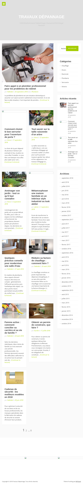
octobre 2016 (66, 249)
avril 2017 (65, 236)
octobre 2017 (66, 215)
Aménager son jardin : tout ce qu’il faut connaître (12, 194)
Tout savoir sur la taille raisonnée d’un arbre (40, 132)
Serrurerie (65, 82)
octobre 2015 (66, 286)
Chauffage (65, 66)
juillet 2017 (66, 228)
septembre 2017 (67, 220)
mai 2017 (65, 232)
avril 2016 (65, 265)
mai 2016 (65, 261)
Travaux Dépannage (41, 17)
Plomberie (35, 92)
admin (36, 207)
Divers (64, 70)
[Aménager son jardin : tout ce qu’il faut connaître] (14, 179)
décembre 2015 (67, 282)
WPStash (78, 481)
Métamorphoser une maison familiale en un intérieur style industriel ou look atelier (40, 197)
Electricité (65, 74)
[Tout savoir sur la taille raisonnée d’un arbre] (41, 117)
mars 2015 (65, 303)
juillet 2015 (66, 299)
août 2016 (65, 257)
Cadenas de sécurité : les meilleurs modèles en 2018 (14, 393)
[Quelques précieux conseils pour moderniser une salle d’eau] (14, 246)
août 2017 (65, 224)
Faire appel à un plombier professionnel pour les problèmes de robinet (25, 87)
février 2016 (66, 274)
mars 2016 (65, 269)
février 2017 (66, 245)
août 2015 (65, 294)
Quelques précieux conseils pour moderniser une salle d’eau (14, 262)
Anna (9, 140)
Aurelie (36, 331)
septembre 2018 (67, 178)
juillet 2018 (66, 186)
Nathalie (10, 92)
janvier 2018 (66, 211)
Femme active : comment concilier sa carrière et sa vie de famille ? (13, 327)
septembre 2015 (67, 290)
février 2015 (66, 307)
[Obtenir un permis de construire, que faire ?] (41, 310)
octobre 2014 (66, 323)
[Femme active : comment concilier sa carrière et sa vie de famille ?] (14, 310)
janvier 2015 (66, 311)
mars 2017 (65, 240)
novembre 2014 (67, 319)
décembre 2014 (67, 315)
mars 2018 (65, 203)
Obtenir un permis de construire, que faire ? (40, 325)
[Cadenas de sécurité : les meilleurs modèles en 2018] (14, 377)
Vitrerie (64, 87)
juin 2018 (65, 191)
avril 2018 (65, 199)
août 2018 (65, 182)
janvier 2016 (66, 278)
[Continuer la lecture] (12, 162)
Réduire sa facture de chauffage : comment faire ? (41, 261)
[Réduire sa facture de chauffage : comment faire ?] (41, 246)
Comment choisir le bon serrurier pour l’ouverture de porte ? (14, 133)
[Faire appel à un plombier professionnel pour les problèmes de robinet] (27, 62)
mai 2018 (65, 195)
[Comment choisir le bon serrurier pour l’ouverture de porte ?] (14, 117)
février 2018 (66, 207)
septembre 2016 (67, 253)
